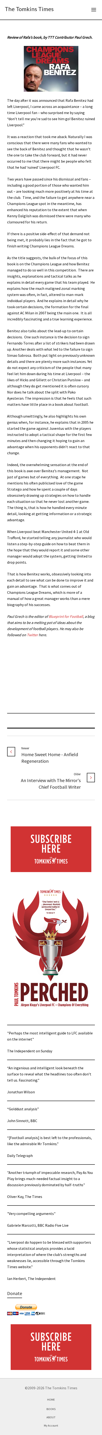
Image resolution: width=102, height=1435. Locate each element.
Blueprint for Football (66, 616)
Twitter (32, 634)
